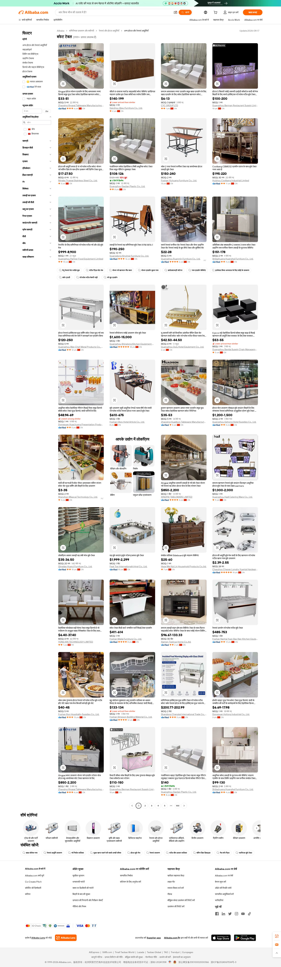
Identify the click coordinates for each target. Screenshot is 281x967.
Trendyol (175, 952)
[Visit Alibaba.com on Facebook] (217, 914)
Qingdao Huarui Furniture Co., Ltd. (75, 566)
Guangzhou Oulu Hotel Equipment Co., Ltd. (182, 347)
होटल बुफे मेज (135, 853)
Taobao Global (154, 952)
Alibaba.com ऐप (172, 937)
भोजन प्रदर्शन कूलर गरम (149, 270)
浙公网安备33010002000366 (193, 962)
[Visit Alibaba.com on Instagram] (236, 914)
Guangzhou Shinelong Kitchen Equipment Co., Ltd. (132, 344)
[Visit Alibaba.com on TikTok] (249, 914)
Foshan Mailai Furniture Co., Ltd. (126, 639)
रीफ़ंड (169, 894)
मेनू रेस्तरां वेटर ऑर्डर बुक (71, 270)
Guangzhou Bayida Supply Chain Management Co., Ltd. (235, 349)
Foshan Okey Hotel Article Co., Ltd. (127, 422)
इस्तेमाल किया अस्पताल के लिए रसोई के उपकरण (232, 270)
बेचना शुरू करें (220, 881)
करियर (27, 894)
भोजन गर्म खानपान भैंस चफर (122, 270)
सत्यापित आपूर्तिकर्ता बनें (224, 894)
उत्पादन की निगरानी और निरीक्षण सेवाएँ (88, 900)
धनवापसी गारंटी (79, 881)
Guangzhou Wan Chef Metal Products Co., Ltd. (81, 347)
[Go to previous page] (132, 806)
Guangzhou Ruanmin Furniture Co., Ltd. (180, 258)
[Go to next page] (184, 806)
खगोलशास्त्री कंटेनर (175, 270)
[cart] (216, 13)
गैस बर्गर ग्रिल (224, 853)
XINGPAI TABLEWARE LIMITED (176, 497)
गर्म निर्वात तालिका (77, 853)
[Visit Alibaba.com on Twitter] (230, 914)
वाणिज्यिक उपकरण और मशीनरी (81, 30)
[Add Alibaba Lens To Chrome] (66, 938)
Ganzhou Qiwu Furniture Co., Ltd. (126, 108)
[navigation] (36, 418)
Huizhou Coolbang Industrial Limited (230, 180)
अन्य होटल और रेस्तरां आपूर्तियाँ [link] (136, 30)
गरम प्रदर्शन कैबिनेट (199, 270)
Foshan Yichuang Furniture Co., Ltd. (179, 180)
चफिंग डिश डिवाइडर (203, 853)
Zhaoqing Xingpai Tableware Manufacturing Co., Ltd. (81, 105)
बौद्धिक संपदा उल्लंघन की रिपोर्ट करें (181, 900)
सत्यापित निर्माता (126, 875)
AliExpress (94, 952)
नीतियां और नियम (79, 906)
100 (177, 806)
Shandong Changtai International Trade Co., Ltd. (184, 714)
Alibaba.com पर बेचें (224, 875)
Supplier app (154, 937)
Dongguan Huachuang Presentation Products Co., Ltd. (81, 424)
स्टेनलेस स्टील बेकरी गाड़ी (89, 277)
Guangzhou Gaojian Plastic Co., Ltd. (127, 186)
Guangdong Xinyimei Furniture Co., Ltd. (129, 256)
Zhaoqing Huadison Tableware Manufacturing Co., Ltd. (184, 422)
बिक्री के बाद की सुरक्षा (81, 894)
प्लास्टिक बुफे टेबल (245, 853)
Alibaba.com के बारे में (35, 868)
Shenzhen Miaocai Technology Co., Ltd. (78, 497)
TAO (166, 952)
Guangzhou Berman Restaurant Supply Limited (235, 105)
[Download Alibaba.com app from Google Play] (245, 938)
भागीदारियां (219, 900)
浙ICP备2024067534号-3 (223, 962)
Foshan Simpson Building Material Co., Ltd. (131, 717)
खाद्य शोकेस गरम (31, 853)
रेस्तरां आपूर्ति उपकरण (54, 853)
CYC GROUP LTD (169, 105)
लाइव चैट (171, 881)
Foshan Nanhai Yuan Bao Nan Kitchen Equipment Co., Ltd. (235, 639)
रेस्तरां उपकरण (155, 853)
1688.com (107, 952)
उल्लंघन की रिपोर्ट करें (175, 906)
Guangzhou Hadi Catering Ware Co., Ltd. (232, 497)
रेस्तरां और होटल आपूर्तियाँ (109, 30)
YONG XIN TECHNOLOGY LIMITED (75, 641)
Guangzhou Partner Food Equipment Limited (80, 258)
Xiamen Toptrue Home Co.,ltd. (176, 641)
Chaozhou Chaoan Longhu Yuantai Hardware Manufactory (235, 569)
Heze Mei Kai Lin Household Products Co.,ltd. (183, 566)
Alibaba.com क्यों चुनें (34, 875)
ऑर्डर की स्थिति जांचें (223, 888)
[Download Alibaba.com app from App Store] (221, 938)
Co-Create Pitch (33, 881)
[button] (175, 12)
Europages (187, 952)
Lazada (140, 952)
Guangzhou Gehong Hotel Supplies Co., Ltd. (234, 422)
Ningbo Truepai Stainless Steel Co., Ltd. (77, 180)
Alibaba (60, 30)
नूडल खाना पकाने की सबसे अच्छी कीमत (107, 853)
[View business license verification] (169, 962)
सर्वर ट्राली (66, 277)
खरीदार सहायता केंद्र (175, 875)
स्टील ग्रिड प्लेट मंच (96, 270)
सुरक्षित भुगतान (78, 875)
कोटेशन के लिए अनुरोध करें (130, 881)
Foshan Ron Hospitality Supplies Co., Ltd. (78, 714)
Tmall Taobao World (124, 952)
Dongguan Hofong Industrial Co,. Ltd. (231, 714)
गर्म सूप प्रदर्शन (112, 277)
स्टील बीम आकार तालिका (178, 853)
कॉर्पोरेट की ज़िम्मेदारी (33, 888)
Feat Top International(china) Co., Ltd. (128, 566)
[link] (277, 936)
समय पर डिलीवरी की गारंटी (83, 888)
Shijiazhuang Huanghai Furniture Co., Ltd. (232, 258)
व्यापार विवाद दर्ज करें (175, 888)
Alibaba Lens (38, 937)
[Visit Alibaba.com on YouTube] (243, 914)
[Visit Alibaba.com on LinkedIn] (223, 914)
